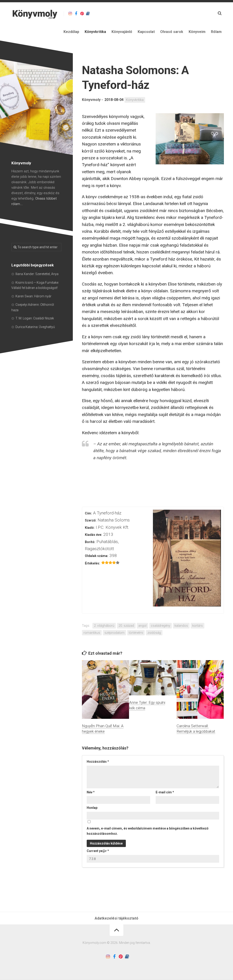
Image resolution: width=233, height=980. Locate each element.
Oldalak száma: (96, 556)
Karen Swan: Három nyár (33, 296)
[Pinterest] (82, 14)
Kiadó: (90, 527)
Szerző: (90, 520)
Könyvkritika (95, 32)
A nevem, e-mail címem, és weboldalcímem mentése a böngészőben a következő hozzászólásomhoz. (147, 831)
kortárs (197, 625)
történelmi (136, 632)
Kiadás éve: (93, 534)
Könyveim (197, 32)
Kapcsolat (146, 32)
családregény (160, 625)
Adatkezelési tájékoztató (116, 918)
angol (142, 625)
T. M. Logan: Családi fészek (34, 318)
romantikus (92, 632)
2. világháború (104, 625)
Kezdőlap (71, 32)
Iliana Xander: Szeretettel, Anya (36, 274)
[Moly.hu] (88, 14)
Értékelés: (92, 563)
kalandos (181, 625)
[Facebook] (76, 14)
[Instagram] (70, 14)
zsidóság (154, 632)
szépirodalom (114, 632)
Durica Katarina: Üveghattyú (35, 327)
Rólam (216, 32)
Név (91, 792)
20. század (126, 625)
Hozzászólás (98, 761)
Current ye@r (98, 851)
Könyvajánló (121, 32)
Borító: (90, 542)
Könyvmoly (91, 100)
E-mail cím (165, 792)
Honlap (92, 808)
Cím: (88, 513)
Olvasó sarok (171, 32)
